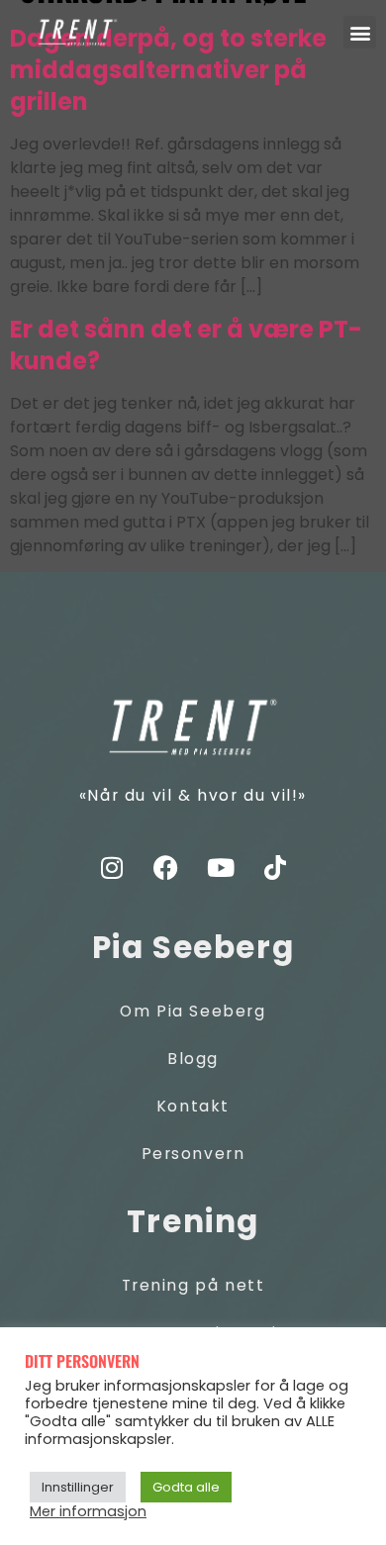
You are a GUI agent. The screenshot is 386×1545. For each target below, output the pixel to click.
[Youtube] (220, 868)
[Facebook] (166, 868)
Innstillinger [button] (78, 1487)
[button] (359, 32)
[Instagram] (112, 868)
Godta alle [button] (186, 1487)
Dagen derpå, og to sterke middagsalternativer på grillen (168, 70)
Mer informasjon (88, 1511)
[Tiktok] (275, 868)
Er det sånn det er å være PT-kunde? (186, 345)
